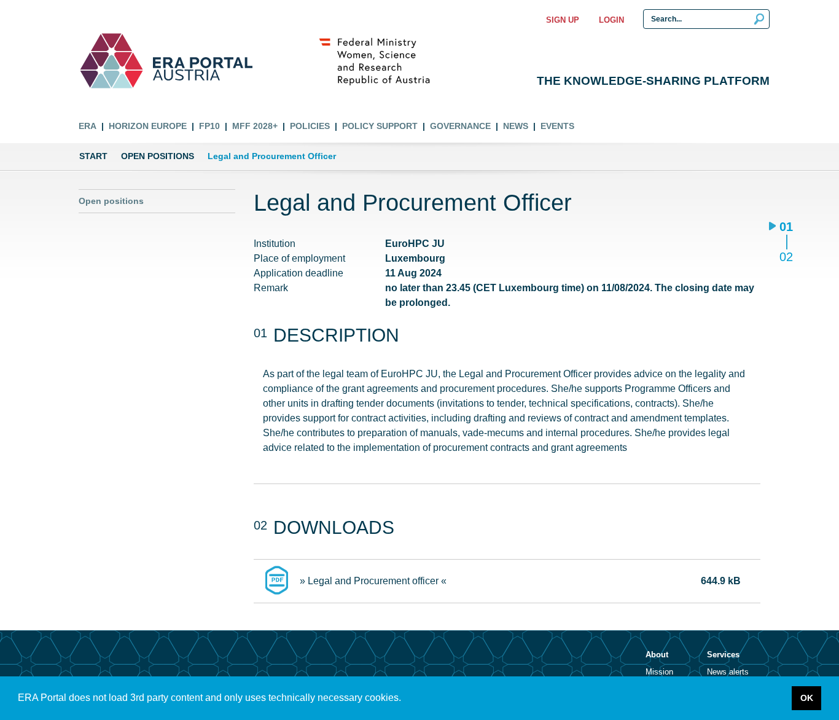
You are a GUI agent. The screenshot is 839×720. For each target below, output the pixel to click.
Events (557, 126)
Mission (659, 671)
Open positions (157, 156)
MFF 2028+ (255, 126)
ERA (87, 126)
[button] (405, 699)
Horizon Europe (148, 126)
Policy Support (380, 126)
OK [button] (806, 698)
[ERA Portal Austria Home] (111, 60)
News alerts (728, 671)
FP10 (209, 126)
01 (785, 227)
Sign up (562, 20)
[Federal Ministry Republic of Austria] (381, 60)
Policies (310, 126)
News (515, 126)
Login (611, 20)
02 (785, 256)
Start (93, 156)
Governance (460, 126)
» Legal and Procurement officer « (373, 581)
